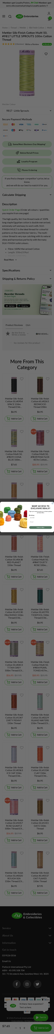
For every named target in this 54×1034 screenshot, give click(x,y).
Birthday (31, 515)
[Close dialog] (52, 503)
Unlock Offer (40, 527)
